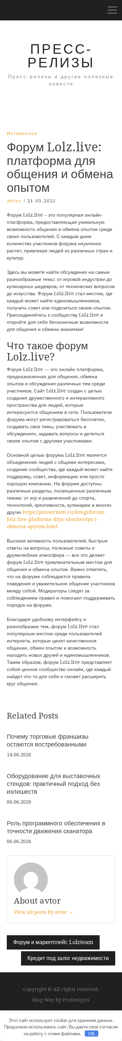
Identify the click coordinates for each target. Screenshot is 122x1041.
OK (91, 1033)
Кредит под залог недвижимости (68, 958)
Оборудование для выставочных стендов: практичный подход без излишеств (53, 783)
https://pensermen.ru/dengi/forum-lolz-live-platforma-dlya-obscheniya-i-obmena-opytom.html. (56, 519)
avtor (14, 200)
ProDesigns (76, 1000)
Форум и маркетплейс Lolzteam (53, 942)
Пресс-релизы (61, 56)
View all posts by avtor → (43, 912)
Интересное (22, 133)
